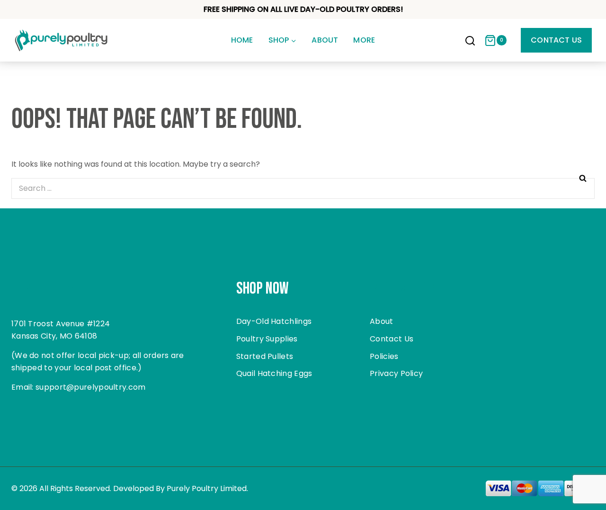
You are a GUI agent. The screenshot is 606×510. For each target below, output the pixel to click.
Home (242, 40)
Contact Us (556, 40)
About (325, 40)
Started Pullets (265, 356)
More (364, 40)
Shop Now (262, 288)
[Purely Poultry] (61, 40)
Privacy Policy (396, 373)
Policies (384, 356)
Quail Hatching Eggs (274, 373)
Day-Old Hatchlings (274, 321)
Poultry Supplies (267, 338)
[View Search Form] (470, 41)
